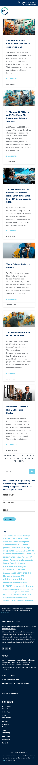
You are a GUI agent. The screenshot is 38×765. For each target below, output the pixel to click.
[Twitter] (10, 648)
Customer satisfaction (12, 553)
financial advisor (18, 560)
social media (8, 597)
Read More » (11, 78)
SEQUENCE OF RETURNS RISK (17, 594)
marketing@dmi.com (11, 679)
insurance (7, 569)
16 (32, 458)
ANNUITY (19, 539)
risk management (23, 589)
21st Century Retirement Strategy (16, 535)
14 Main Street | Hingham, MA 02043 (15, 683)
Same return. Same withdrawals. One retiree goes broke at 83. (18, 43)
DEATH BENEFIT (28, 554)
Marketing (7, 575)
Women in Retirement (25, 600)
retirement (7, 582)
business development (20, 541)
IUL (12, 569)
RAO (22, 576)
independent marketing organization (21, 660)
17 (15, 461)
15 (29, 458)
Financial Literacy (17, 563)
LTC (29, 573)
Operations (16, 576)
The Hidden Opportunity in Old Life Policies (18, 334)
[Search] (32, 471)
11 (15, 458)
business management (11, 544)
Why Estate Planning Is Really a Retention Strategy (17, 410)
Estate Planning (22, 557)
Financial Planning (13, 566)
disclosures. (5, 613)
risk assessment (9, 589)
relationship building (14, 579)
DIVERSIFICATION (9, 557)
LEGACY (18, 569)
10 (11, 458)
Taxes (13, 600)
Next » (21, 461)
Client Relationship (20, 547)
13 (22, 458)
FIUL (25, 566)
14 (25, 458)
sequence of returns (21, 592)
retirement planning (23, 586)
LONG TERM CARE (20, 573)
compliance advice (21, 551)
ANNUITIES (9, 538)
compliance (8, 550)
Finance (6, 560)
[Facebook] (6, 648)
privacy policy (14, 693)
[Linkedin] (3, 648)
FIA (30, 557)
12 (18, 458)
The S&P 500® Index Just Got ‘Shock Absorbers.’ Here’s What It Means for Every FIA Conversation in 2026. (18, 196)
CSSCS (31, 551)
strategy (16, 597)
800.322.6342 (9, 675)
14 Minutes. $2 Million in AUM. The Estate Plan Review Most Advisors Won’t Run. (18, 116)
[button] (34, 11)
